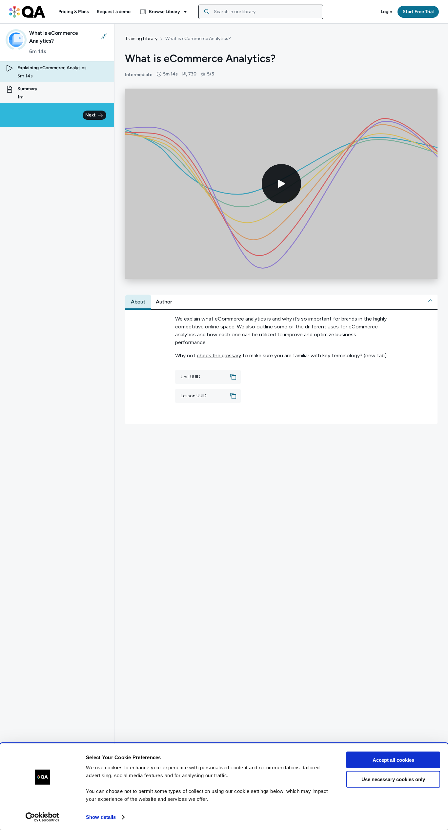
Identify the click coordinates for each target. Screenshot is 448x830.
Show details (101, 817)
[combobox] (260, 12)
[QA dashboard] (27, 11)
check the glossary (219, 355)
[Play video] (281, 183)
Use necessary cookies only (393, 779)
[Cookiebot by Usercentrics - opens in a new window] (42, 817)
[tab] (138, 301)
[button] (74, 12)
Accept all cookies (393, 760)
